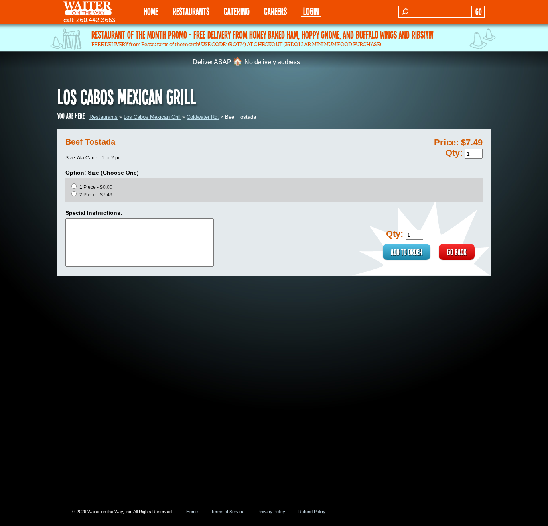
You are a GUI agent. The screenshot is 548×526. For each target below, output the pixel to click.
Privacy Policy (271, 511)
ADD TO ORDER (406, 252)
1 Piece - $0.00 (95, 187)
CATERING (237, 11)
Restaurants (103, 117)
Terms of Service (227, 511)
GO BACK (457, 252)
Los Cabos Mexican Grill (152, 117)
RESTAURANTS (191, 11)
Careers (275, 11)
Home (192, 511)
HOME (151, 11)
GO (478, 12)
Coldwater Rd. (203, 117)
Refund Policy (311, 511)
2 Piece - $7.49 (95, 195)
